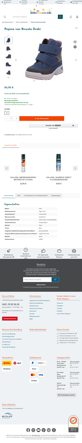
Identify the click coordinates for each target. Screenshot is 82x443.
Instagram (60, 306)
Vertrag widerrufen (10, 318)
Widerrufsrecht (34, 306)
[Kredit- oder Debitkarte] (36, 374)
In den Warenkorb (42, 118)
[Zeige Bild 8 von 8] (58, 80)
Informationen (35, 296)
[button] (53, 126)
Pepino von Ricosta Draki (38, 22)
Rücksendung (6, 342)
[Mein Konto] (70, 17)
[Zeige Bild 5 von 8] (48, 80)
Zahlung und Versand (35, 308)
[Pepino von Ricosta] (76, 30)
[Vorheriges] (16, 60)
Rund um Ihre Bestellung (12, 329)
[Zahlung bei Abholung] (34, 380)
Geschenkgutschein (8, 336)
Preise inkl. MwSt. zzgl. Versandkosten (16, 93)
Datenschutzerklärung (37, 287)
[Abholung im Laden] (6, 369)
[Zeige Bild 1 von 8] (34, 80)
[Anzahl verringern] (6, 118)
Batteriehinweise (34, 316)
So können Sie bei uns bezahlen (12, 339)
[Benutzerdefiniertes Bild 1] (7, 416)
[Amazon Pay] (42, 363)
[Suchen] (60, 17)
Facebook (60, 303)
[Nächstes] (76, 60)
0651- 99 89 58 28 (10, 304)
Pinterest (59, 311)
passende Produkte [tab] (10, 145)
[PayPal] (32, 363)
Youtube (59, 308)
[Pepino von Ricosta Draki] (46, 60)
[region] (41, 60)
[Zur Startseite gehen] (41, 9)
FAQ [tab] (18, 195)
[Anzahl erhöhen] (16, 118)
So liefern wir (6, 344)
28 (7, 113)
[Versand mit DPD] (17, 363)
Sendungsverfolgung (8, 347)
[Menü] (4, 17)
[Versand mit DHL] (6, 363)
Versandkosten (36, 435)
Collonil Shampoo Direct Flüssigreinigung (58, 178)
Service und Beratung (8, 334)
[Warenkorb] (77, 17)
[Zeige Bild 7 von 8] (54, 80)
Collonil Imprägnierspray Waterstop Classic (23, 178)
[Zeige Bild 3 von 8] (41, 80)
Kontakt (31, 314)
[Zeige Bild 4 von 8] (44, 80)
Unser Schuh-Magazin (63, 313)
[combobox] (35, 17)
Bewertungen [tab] (56, 195)
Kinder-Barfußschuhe (37, 329)
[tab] (8, 195)
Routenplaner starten (67, 395)
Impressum (32, 311)
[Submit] (55, 279)
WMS (31, 319)
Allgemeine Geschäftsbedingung (39, 300)
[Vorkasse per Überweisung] (34, 369)
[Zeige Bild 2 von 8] (37, 80)
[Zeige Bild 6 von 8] (51, 80)
